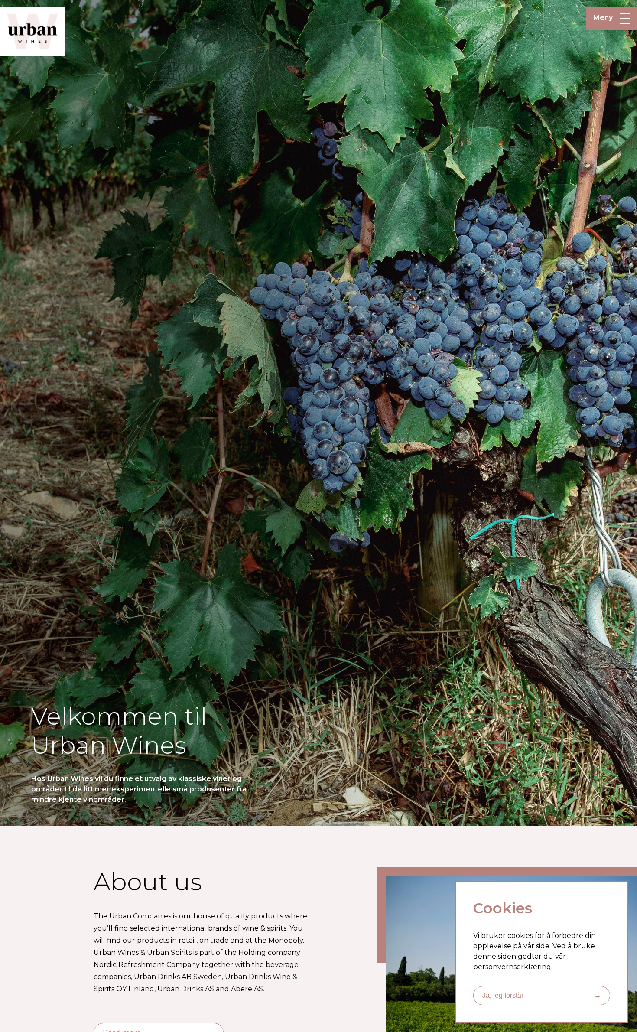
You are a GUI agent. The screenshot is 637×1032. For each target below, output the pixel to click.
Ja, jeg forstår (541, 995)
